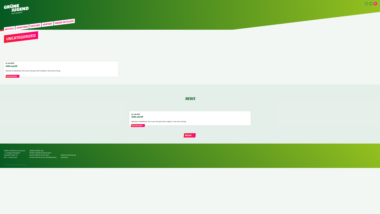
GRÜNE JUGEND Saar (36, 151)
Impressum (64, 157)
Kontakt (47, 24)
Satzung (35, 25)
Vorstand (22, 27)
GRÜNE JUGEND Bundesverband (40, 153)
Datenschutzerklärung (68, 155)
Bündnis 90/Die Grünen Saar (39, 155)
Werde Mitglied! (64, 22)
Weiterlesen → (12, 76)
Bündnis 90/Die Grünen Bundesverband (42, 157)
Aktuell (9, 28)
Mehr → (190, 135)
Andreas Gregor (22, 165)
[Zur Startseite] (16, 11)
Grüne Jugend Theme (10, 165)
